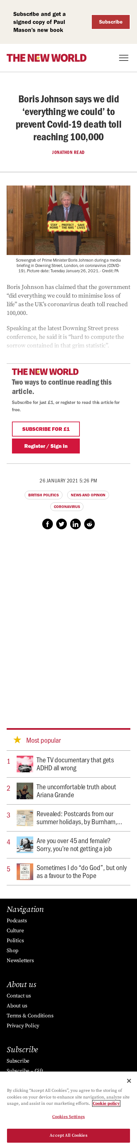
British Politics (43, 495)
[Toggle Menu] (123, 57)
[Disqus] (68, 622)
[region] (68, 1110)
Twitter (61, 524)
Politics (15, 940)
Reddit (89, 524)
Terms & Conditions (30, 1015)
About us (17, 1005)
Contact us (19, 995)
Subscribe (111, 22)
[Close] (129, 1081)
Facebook (47, 524)
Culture (15, 930)
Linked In (75, 524)
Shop (12, 950)
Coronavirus (67, 506)
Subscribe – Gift (25, 1071)
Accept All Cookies (68, 1135)
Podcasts (17, 920)
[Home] (46, 58)
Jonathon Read (68, 152)
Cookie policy (106, 1103)
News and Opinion (88, 495)
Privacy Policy (23, 1025)
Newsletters (20, 960)
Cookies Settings (68, 1116)
